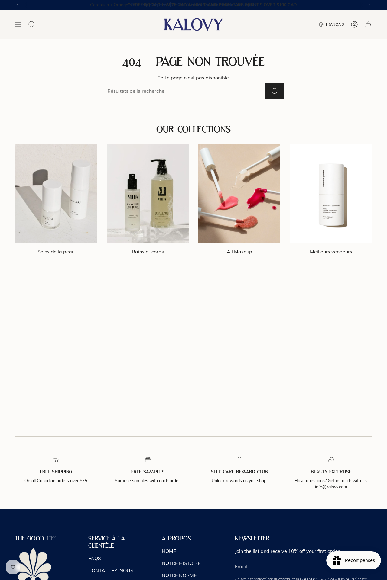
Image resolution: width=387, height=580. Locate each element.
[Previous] (18, 5)
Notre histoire (181, 563)
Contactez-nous (110, 570)
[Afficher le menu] (18, 24)
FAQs (94, 558)
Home (169, 551)
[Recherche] (274, 91)
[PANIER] (368, 24)
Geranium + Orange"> (193, 5)
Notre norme (179, 575)
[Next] (369, 5)
